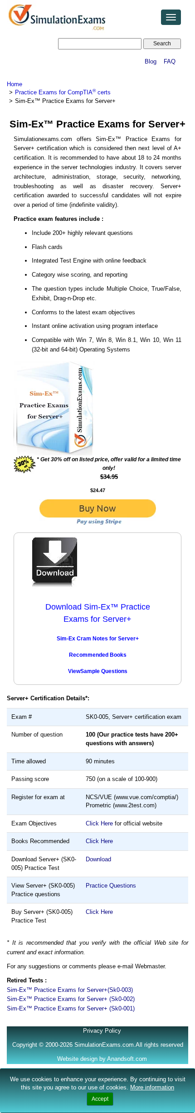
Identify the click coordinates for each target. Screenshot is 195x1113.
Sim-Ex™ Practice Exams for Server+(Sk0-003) (70, 989)
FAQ (170, 61)
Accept (100, 1099)
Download (98, 859)
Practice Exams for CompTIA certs (63, 92)
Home (14, 84)
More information (152, 1087)
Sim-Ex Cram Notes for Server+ (98, 638)
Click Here (99, 823)
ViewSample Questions (97, 671)
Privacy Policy (102, 1030)
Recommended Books (98, 655)
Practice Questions (111, 885)
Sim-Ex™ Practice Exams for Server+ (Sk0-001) (71, 1008)
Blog (150, 61)
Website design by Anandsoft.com (102, 1058)
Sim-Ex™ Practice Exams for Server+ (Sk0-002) (71, 999)
